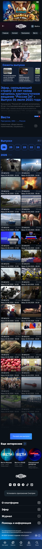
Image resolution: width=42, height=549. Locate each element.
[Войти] (32, 26)
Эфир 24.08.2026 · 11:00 (10, 193)
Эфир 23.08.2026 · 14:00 (30, 212)
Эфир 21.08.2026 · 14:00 (10, 284)
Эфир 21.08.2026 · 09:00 (10, 302)
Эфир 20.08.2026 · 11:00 (30, 321)
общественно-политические (12, 125)
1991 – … (14, 121)
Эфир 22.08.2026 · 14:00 (30, 248)
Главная (5, 33)
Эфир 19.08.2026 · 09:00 (10, 375)
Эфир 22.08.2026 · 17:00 (10, 248)
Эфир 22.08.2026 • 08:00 (30, 266)
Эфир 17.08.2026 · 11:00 (30, 430)
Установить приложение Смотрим (21, 493)
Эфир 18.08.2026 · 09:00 (10, 411)
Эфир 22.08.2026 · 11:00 (10, 266)
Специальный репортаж (33, 463)
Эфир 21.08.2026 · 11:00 (30, 284)
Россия (22, 121)
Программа (25, 33)
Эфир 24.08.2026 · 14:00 (30, 175)
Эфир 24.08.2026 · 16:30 (10, 175)
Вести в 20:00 (20, 462)
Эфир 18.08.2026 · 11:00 (30, 393)
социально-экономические (12, 127)
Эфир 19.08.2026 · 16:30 (30, 339)
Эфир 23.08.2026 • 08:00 (30, 230)
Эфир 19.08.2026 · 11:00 (30, 357)
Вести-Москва (6, 462)
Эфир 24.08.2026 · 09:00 (30, 193)
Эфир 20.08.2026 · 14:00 (10, 321)
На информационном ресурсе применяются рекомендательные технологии (17, 531)
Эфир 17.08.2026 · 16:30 (30, 411)
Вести (35, 33)
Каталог (15, 33)
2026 (10, 155)
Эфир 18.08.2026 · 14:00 (10, 393)
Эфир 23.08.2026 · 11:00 (10, 230)
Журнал (7, 516)
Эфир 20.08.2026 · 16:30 (30, 302)
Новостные (5, 124)
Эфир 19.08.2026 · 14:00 (10, 357)
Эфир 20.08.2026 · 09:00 (10, 339)
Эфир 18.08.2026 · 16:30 (30, 375)
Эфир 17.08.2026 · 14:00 (10, 430)
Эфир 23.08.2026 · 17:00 (10, 212)
